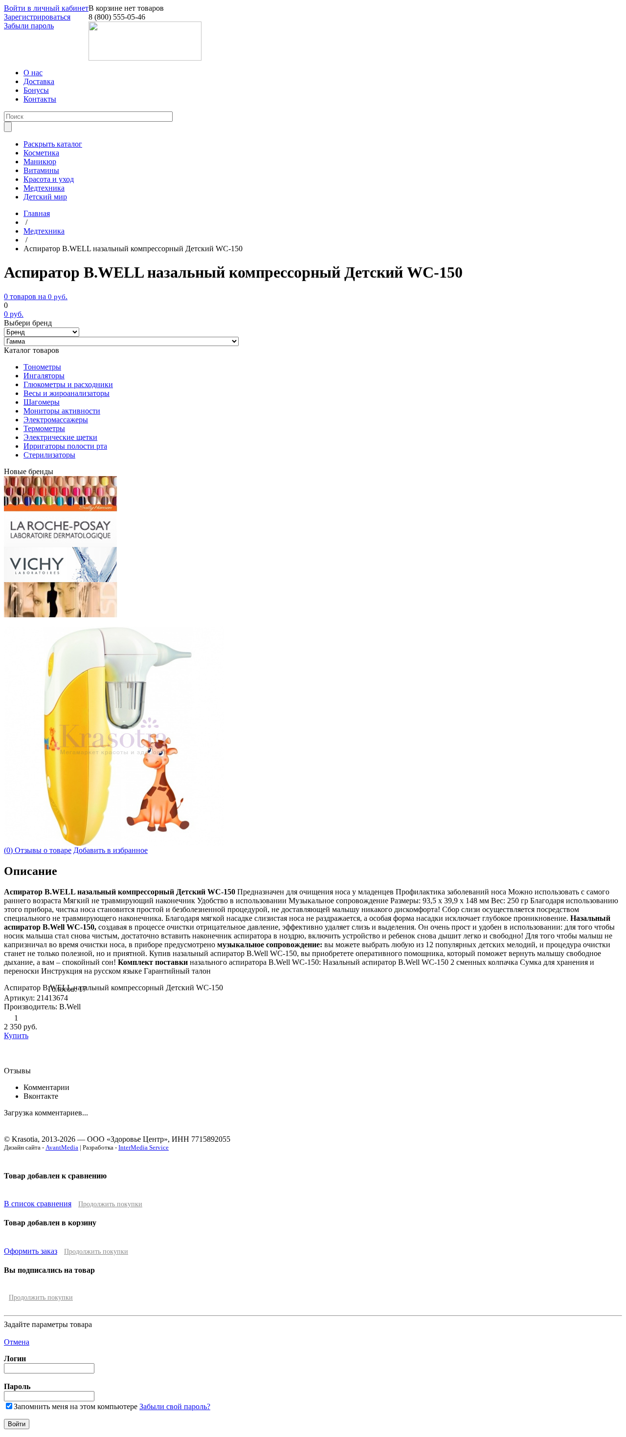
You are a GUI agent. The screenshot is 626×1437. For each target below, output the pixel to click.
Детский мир (45, 197)
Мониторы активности (61, 411)
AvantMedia (61, 1147)
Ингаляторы (44, 375)
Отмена (16, 1342)
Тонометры (42, 367)
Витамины (41, 170)
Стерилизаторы (49, 455)
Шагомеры (41, 402)
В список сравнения (37, 1203)
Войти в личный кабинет (46, 8)
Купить (16, 1035)
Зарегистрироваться (37, 17)
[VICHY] (60, 579)
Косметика (41, 153)
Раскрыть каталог (52, 144)
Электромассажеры (55, 419)
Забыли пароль (29, 26)
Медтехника (44, 188)
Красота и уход (48, 179)
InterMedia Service (143, 1147)
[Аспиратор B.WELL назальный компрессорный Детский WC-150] (114, 843)
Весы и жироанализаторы (66, 393)
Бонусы (36, 90)
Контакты (39, 99)
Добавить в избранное (110, 850)
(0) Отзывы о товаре (37, 850)
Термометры (44, 428)
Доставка (38, 81)
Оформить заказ (30, 1251)
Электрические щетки (60, 437)
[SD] (60, 614)
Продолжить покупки (110, 1204)
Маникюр (39, 161)
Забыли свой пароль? (174, 1406)
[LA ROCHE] (60, 544)
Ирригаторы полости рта (65, 446)
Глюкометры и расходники (68, 384)
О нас (33, 72)
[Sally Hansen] (60, 509)
